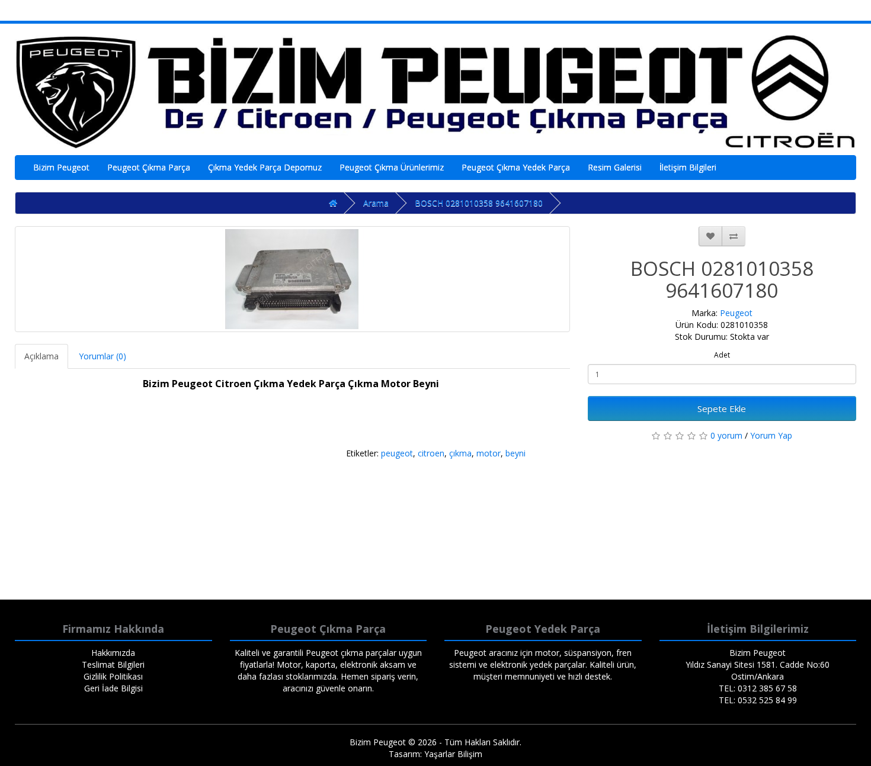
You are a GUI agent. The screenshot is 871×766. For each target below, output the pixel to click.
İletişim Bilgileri (687, 167)
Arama (376, 202)
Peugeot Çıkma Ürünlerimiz (392, 167)
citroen (431, 453)
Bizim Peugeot (61, 167)
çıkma (460, 453)
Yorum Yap (771, 435)
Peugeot (736, 312)
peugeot (397, 453)
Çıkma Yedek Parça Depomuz (265, 167)
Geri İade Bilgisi (113, 688)
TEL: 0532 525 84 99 (758, 700)
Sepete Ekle (721, 408)
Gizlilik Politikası (113, 676)
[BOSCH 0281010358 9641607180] (292, 279)
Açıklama (41, 356)
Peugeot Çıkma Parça (148, 167)
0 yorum (726, 435)
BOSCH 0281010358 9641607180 (479, 202)
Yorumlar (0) (102, 356)
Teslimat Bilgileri (113, 664)
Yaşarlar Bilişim (453, 753)
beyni (515, 453)
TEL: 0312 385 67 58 (758, 688)
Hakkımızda (113, 652)
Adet (722, 355)
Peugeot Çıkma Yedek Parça (516, 167)
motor (488, 453)
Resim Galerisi (615, 167)
